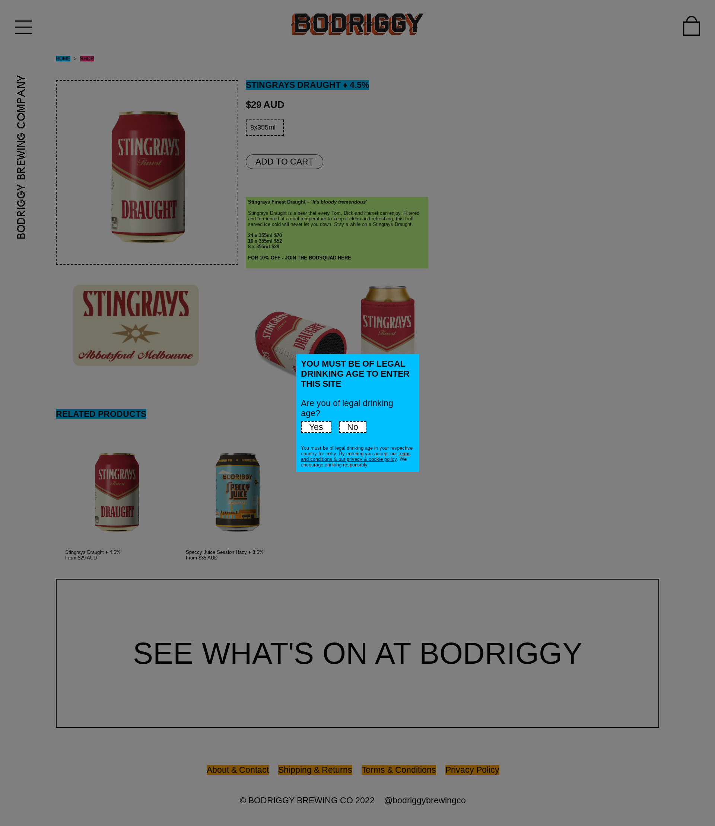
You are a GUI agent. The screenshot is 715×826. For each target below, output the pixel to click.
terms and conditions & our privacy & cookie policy (356, 456)
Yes (316, 427)
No (352, 427)
